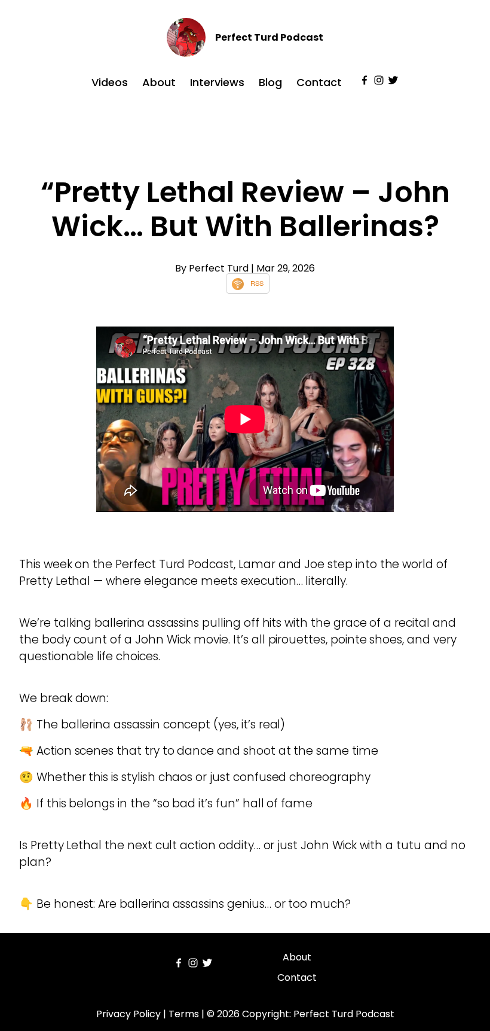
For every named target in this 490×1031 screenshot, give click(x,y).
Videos (109, 82)
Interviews (217, 82)
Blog (270, 82)
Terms (184, 1014)
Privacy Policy (128, 1014)
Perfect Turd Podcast (269, 37)
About (159, 82)
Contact (319, 82)
